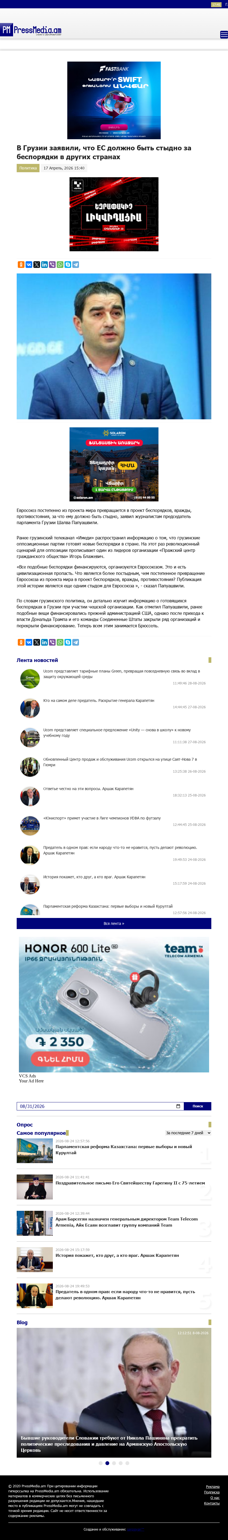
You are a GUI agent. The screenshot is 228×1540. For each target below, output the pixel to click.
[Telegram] (75, 264)
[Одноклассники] (21, 264)
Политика (28, 168)
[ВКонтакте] (29, 264)
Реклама (213, 1486)
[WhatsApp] (60, 264)
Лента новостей (37, 660)
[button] (101, 1463)
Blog (22, 1322)
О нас (215, 1497)
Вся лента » (114, 923)
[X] (36, 264)
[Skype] (68, 264)
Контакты (212, 1503)
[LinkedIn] (44, 264)
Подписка (212, 1492)
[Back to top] (218, 1530)
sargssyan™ (135, 1529)
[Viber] (52, 264)
